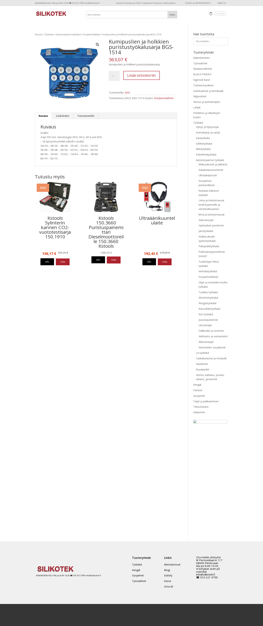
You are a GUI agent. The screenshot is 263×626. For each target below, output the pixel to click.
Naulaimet (202, 364)
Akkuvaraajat (206, 342)
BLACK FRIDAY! (202, 74)
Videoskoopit (206, 220)
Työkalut (49, 34)
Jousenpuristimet (208, 320)
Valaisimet (199, 412)
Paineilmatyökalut (206, 154)
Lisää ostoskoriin (141, 75)
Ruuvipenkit (202, 369)
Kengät (197, 384)
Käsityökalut (203, 138)
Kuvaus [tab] (43, 115)
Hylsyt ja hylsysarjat (207, 127)
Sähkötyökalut (204, 143)
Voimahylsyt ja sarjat (208, 132)
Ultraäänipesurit (208, 175)
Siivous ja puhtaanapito (206, 102)
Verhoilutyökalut (208, 271)
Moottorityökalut (208, 297)
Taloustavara (200, 406)
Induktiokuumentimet (211, 170)
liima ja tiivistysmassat (212, 214)
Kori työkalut (206, 314)
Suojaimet (199, 395)
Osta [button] (62, 261)
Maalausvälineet (202, 68)
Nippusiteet (199, 96)
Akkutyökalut (203, 149)
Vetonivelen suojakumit (212, 347)
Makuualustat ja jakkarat (213, 164)
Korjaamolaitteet (91, 34)
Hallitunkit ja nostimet (211, 330)
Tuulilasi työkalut (208, 292)
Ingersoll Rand (201, 79)
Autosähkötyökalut (209, 308)
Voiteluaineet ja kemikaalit (208, 91)
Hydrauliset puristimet (211, 225)
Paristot (197, 390)
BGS (127, 92)
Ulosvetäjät (205, 325)
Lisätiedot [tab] (62, 115)
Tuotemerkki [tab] (85, 115)
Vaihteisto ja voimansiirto (213, 336)
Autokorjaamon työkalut (68, 34)
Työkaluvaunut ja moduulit (211, 358)
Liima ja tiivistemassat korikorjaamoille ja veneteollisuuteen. (211, 205)
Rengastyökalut (207, 303)
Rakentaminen (201, 57)
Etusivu (39, 34)
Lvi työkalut (202, 352)
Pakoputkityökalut (209, 246)
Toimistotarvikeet (203, 85)
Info (47, 261)
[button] (97, 44)
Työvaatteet (200, 63)
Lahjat (197, 107)
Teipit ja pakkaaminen (206, 401)
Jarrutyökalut (206, 231)
